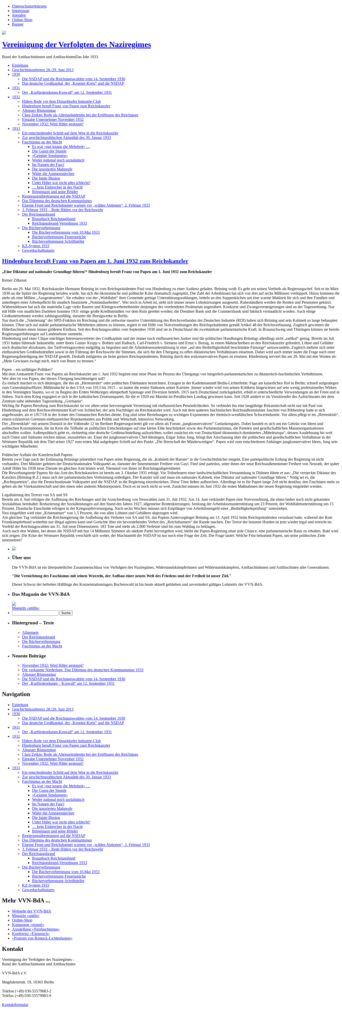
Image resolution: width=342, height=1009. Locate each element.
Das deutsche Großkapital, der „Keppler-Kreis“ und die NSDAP (73, 83)
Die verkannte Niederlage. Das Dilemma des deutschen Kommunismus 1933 (82, 670)
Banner (18, 24)
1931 (16, 88)
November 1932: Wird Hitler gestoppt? (53, 124)
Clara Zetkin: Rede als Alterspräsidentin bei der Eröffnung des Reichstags (80, 115)
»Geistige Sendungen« (50, 155)
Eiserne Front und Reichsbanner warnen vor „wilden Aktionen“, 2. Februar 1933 (86, 205)
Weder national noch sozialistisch (58, 160)
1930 (16, 74)
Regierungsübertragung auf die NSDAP (53, 196)
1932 (16, 97)
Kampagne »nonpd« (28, 924)
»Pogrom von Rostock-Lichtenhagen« (42, 938)
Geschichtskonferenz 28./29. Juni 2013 (43, 70)
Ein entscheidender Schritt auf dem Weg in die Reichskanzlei (70, 133)
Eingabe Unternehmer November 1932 (53, 119)
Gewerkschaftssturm (38, 250)
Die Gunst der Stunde (49, 151)
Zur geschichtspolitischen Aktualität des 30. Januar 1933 (66, 137)
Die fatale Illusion (46, 178)
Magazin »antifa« (26, 608)
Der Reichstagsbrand (38, 214)
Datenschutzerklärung (29, 6)
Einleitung (20, 65)
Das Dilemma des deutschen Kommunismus (57, 201)
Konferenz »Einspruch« (31, 934)
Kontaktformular (15, 1004)
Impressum (20, 11)
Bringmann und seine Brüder (55, 192)
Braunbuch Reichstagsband (53, 219)
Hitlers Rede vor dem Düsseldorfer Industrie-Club (61, 101)
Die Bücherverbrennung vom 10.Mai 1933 (66, 232)
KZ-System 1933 (35, 246)
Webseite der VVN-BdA (31, 911)
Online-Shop (22, 20)
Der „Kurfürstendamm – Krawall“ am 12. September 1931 (68, 683)
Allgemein (30, 632)
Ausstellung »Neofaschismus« (36, 929)
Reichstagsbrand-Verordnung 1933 (59, 223)
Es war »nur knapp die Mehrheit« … (61, 146)
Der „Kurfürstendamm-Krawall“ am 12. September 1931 (67, 92)
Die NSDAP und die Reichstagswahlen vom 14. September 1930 (73, 79)
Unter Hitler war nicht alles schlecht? (61, 183)
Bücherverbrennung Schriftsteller (58, 241)
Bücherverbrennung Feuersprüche (59, 237)
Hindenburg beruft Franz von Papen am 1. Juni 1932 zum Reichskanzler (95, 261)
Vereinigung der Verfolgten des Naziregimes (76, 44)
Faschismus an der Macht (42, 142)
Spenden (19, 15)
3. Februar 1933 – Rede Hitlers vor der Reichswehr (62, 210)
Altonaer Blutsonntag (39, 110)
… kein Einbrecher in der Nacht (57, 187)
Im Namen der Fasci (48, 164)
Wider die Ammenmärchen (53, 174)
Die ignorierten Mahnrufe (52, 169)
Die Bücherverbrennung (41, 228)
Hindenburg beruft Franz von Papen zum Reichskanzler (66, 106)
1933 (16, 128)
